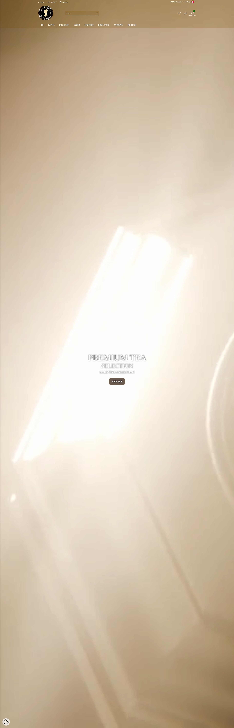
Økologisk (64, 25)
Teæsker (89, 25)
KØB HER (117, 381)
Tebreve (118, 25)
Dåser (77, 25)
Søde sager (103, 25)
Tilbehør (131, 25)
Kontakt (52, 2)
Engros (64, 2)
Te (42, 25)
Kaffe (51, 25)
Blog (42, 2)
